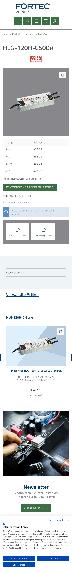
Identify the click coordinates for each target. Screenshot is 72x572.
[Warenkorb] (45, 21)
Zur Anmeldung (34, 508)
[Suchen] (26, 21)
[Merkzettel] (36, 21)
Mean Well (43, 34)
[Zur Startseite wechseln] (36, 8)
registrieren (24, 210)
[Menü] (17, 21)
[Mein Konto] (54, 21)
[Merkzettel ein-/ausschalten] (62, 75)
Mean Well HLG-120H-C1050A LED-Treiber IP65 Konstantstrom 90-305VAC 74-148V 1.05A (36, 371)
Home (6, 34)
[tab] (36, 272)
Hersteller (29, 34)
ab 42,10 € (36, 390)
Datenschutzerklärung (58, 520)
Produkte (16, 34)
